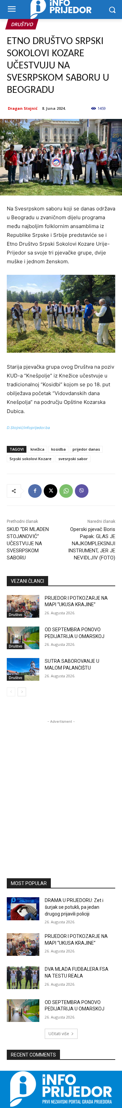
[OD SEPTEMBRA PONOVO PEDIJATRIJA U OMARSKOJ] (23, 638)
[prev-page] (11, 692)
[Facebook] (35, 491)
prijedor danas (86, 449)
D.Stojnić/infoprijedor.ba (28, 427)
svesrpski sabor (73, 458)
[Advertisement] (61, 786)
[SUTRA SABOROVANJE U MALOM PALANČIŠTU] (23, 669)
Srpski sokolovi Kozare (30, 458)
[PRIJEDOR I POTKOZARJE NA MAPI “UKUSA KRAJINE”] (23, 606)
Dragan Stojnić (23, 108)
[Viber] (81, 491)
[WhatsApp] (66, 491)
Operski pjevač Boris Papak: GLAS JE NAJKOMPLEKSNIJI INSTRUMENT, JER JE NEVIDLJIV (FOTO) (91, 543)
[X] (50, 491)
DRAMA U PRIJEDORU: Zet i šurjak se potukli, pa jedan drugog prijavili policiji (74, 907)
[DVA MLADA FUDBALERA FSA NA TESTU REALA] (23, 977)
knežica (37, 449)
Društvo (22, 24)
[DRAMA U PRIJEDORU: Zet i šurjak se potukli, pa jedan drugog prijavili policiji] (23, 908)
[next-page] (22, 692)
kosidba (58, 449)
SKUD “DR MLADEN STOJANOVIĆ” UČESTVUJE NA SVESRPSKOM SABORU (28, 543)
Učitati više (58, 1034)
